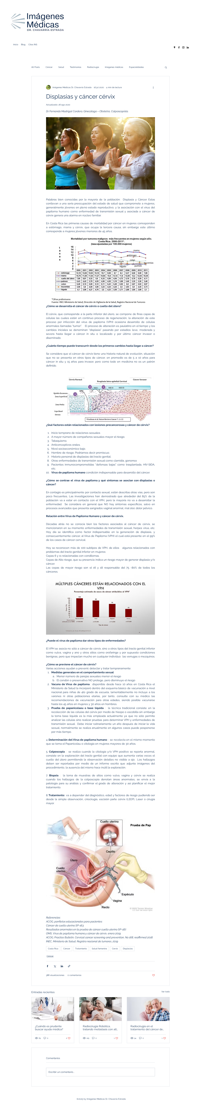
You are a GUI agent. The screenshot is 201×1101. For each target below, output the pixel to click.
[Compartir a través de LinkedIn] (61, 966)
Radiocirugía (93, 67)
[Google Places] (174, 47)
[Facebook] (178, 47)
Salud (61, 67)
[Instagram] (183, 47)
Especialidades (136, 67)
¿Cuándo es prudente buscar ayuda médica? (49, 1028)
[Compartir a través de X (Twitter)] (54, 966)
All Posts (35, 67)
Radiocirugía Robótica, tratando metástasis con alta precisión (100, 1028)
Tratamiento (81, 948)
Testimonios (75, 67)
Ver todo (165, 991)
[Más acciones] (153, 87)
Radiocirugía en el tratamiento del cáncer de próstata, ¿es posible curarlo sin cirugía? (148, 1028)
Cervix (115, 948)
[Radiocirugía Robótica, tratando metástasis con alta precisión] (100, 1009)
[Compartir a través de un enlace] (69, 966)
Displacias (128, 948)
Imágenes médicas (114, 67)
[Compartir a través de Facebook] (47, 966)
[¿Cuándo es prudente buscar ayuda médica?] (52, 1009)
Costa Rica (53, 948)
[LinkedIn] (187, 47)
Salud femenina (99, 948)
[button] (166, 67)
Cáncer (49, 67)
